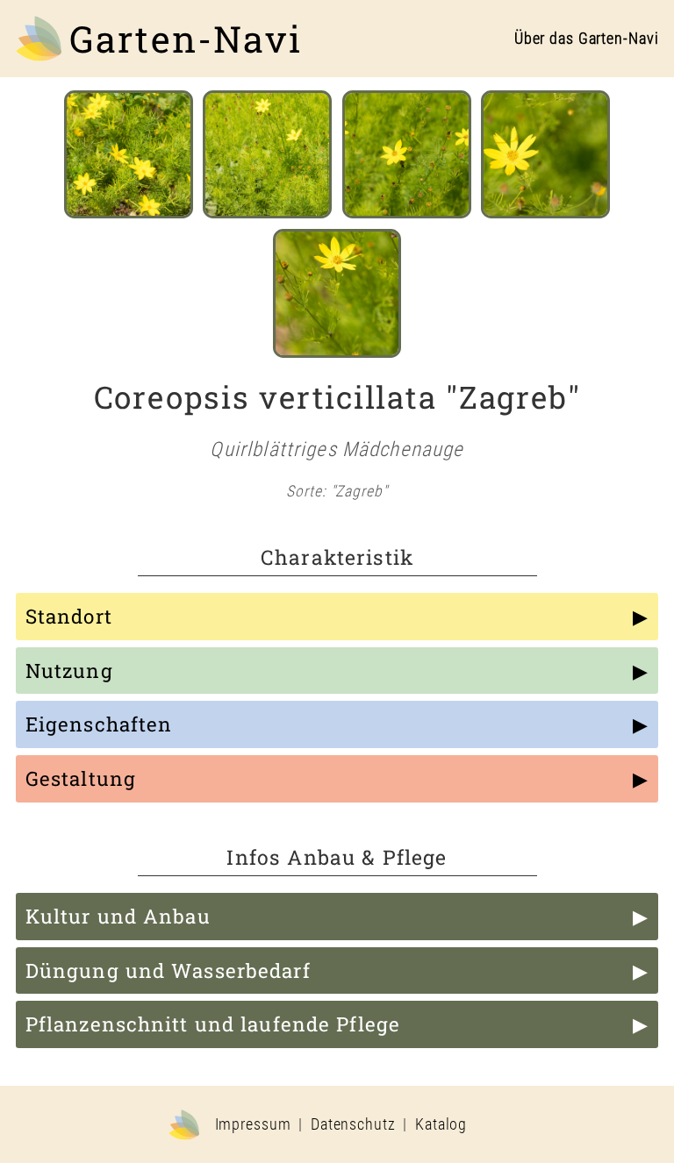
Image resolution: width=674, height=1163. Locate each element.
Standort (68, 616)
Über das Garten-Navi (586, 38)
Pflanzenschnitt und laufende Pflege (212, 1024)
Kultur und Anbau (118, 916)
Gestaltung (80, 778)
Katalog (441, 1124)
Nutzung (69, 670)
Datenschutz (353, 1124)
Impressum (253, 1124)
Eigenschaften (99, 724)
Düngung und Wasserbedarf (168, 970)
